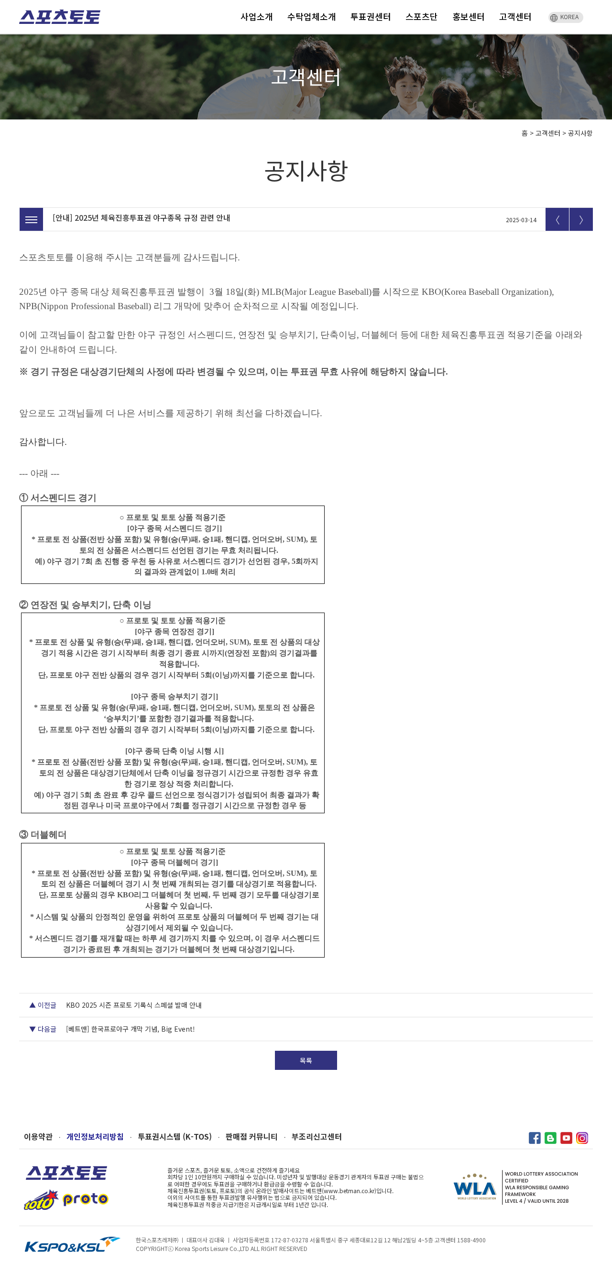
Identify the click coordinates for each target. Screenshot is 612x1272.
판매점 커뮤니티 (252, 1136)
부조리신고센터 (317, 1136)
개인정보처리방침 (95, 1136)
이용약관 (38, 1136)
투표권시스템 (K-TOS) (175, 1136)
